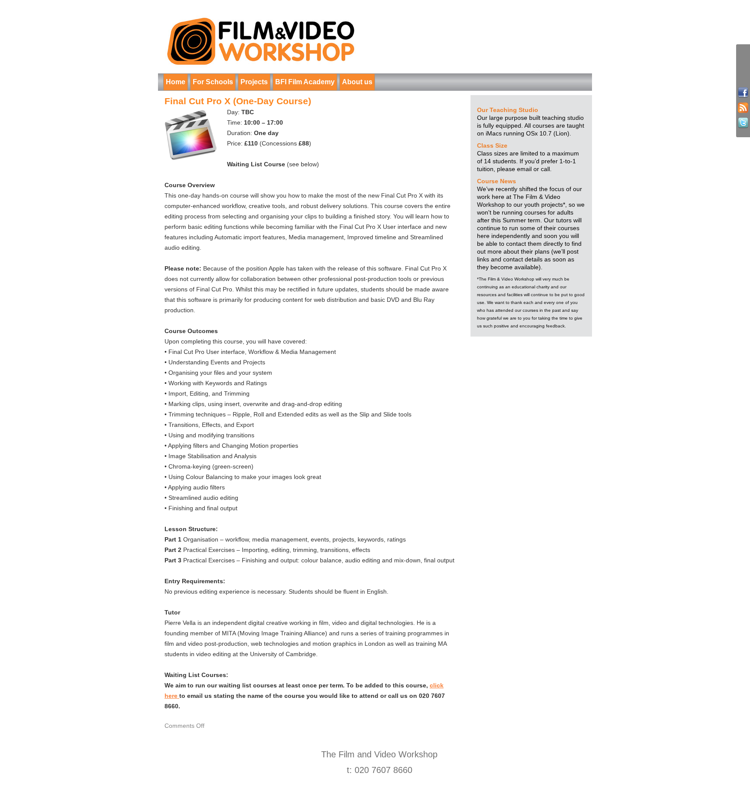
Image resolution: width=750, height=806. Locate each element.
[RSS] (743, 107)
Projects (254, 82)
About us (357, 82)
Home (175, 82)
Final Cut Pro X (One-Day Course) (237, 101)
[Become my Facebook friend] (743, 92)
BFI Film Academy (305, 82)
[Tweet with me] (743, 123)
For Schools (213, 82)
